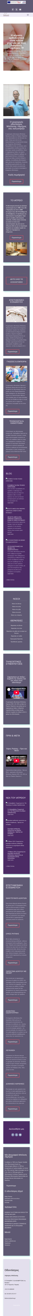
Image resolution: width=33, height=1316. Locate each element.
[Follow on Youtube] (20, 9)
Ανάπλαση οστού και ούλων (12, 1198)
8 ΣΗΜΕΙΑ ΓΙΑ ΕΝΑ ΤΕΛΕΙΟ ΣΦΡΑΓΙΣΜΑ (16, 486)
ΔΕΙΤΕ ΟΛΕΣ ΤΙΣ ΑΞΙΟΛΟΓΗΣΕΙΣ (16, 280)
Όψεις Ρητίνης (8, 1196)
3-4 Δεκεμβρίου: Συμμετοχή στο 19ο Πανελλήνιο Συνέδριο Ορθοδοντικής (16, 810)
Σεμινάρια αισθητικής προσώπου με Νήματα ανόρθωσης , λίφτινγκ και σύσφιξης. (15, 831)
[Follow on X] (16, 9)
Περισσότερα (16, 181)
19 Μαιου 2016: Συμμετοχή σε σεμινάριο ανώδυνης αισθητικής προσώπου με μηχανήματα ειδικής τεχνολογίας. (16, 855)
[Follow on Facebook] (12, 9)
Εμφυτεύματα (8, 1239)
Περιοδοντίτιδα (8, 1200)
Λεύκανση (7, 1245)
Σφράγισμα (7, 1243)
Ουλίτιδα (7, 1202)
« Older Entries (10, 580)
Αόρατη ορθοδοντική (10, 1241)
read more (10, 503)
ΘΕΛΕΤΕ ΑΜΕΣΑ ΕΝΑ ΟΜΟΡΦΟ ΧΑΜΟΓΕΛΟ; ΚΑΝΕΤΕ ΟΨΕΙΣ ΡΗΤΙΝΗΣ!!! (16, 518)
